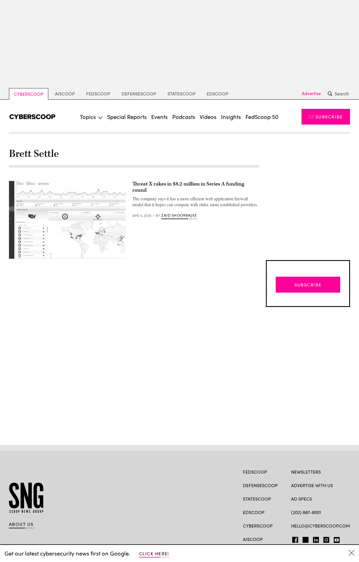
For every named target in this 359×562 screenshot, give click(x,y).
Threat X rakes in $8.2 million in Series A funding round (188, 187)
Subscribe (329, 117)
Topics (88, 116)
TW (305, 539)
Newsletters (306, 472)
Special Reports (127, 116)
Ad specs (301, 499)
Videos (208, 116)
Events (159, 116)
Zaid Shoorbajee (179, 215)
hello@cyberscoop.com (320, 526)
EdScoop (217, 94)
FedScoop (98, 94)
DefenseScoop (138, 94)
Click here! (154, 553)
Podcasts (183, 116)
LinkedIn (316, 539)
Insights (231, 116)
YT (335, 539)
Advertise (311, 93)
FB (293, 539)
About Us (21, 524)
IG (324, 539)
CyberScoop (28, 94)
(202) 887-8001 (306, 512)
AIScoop (65, 94)
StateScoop (181, 94)
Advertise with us (312, 485)
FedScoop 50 (262, 116)
